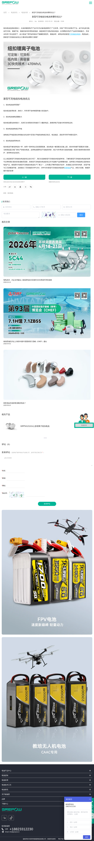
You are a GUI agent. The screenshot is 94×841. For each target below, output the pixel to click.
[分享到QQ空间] (15, 187)
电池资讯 (14, 12)
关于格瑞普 (6, 794)
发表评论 (47, 504)
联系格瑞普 (6, 826)
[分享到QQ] (20, 187)
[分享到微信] (31, 187)
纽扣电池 (10, 193)
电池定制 (5, 775)
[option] (47, 426)
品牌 (3, 799)
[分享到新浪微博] (10, 187)
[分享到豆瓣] (25, 187)
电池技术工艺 (6, 785)
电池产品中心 (6, 771)
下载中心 (5, 804)
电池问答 (24, 12)
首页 (5, 12)
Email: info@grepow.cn (12, 832)
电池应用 (5, 780)
